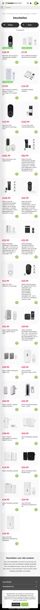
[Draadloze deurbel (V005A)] (29, 75)
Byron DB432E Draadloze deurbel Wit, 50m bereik (29, 56)
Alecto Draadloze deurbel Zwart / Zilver (29, 405)
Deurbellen (34, 13)
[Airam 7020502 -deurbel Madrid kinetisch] (10, 390)
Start (4, 13)
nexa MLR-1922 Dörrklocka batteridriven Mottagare (9, 538)
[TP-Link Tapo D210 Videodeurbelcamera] (29, 111)
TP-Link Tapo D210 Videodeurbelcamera (28, 126)
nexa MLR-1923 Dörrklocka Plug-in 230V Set (28, 372)
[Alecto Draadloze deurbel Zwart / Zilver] (29, 390)
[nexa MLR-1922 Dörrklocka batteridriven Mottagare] (10, 522)
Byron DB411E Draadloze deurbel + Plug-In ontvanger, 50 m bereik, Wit (10, 92)
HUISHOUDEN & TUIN (12, 13)
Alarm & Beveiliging (25, 13)
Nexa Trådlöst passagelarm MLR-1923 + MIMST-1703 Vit (10, 438)
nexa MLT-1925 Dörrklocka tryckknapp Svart (9, 126)
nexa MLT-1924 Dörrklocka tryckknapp (9, 285)
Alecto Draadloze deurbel (10, 471)
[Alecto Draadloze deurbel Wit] (10, 488)
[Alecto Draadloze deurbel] (10, 456)
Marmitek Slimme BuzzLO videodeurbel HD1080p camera (10, 57)
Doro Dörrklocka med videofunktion (9, 160)
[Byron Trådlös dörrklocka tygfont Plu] (10, 356)
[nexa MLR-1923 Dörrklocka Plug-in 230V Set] (29, 356)
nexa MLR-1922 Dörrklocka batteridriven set (29, 504)
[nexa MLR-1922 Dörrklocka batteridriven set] (29, 488)
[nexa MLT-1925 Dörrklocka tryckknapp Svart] (10, 111)
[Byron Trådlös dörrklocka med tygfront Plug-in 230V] (10, 315)
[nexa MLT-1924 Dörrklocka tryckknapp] (10, 270)
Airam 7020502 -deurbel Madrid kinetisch (9, 405)
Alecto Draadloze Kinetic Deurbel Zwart (29, 471)
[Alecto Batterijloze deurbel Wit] (29, 422)
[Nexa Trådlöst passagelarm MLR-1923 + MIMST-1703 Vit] (10, 422)
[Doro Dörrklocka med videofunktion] (10, 145)
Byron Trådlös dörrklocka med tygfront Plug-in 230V (10, 331)
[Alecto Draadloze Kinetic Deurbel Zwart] (29, 456)
